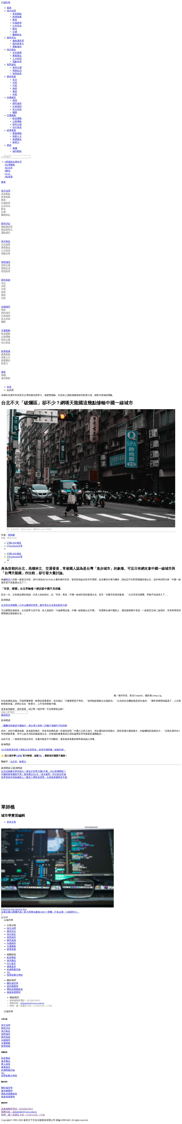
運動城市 (17, 46)
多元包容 (17, 109)
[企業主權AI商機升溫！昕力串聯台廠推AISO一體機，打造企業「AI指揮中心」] (91, 868)
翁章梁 (9, 177)
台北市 (9, 168)
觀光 (15, 28)
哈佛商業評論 (13, 969)
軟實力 (16, 142)
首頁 (9, 387)
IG (40, 755)
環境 (15, 100)
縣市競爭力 (18, 43)
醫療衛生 (17, 34)
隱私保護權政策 (15, 989)
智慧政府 (17, 73)
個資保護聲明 (13, 992)
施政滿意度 (18, 40)
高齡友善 (17, 61)
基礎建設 (17, 139)
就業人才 (17, 136)
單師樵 (11, 535)
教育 (15, 20)
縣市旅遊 (11, 76)
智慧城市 (11, 64)
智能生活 (17, 70)
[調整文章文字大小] (9, 562)
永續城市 (11, 97)
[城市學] (5, 2)
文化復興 (17, 52)
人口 (7, 174)
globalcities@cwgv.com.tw (32, 1003)
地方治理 (11, 11)
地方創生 (11, 49)
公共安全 (17, 25)
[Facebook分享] (14, 546)
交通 (15, 31)
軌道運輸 (17, 118)
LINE (19, 755)
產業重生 (17, 55)
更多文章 (11, 822)
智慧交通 (17, 67)
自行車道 (17, 127)
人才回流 (17, 58)
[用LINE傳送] (14, 543)
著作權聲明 (12, 986)
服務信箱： (7, 1112)
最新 (9, 8)
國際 (15, 112)
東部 (15, 91)
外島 (15, 94)
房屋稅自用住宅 (13, 162)
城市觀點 (17, 151)
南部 (15, 88)
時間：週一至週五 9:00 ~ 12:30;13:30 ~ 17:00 (23, 1115)
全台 (15, 79)
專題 (9, 145)
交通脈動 (11, 115)
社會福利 (17, 106)
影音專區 (11, 957)
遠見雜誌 (11, 960)
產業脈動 (17, 133)
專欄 (15, 148)
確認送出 (5, 715)
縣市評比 (11, 37)
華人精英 (5, 1064)
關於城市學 (12, 983)
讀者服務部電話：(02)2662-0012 (17, 1109)
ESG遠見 (11, 963)
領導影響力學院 (15, 975)
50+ (8, 972)
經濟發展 (11, 130)
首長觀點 (17, 14)
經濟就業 (17, 17)
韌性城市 (17, 103)
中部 (15, 85)
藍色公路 (17, 124)
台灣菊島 (10, 165)
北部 (15, 82)
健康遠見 (11, 966)
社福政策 (17, 22)
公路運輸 (17, 121)
